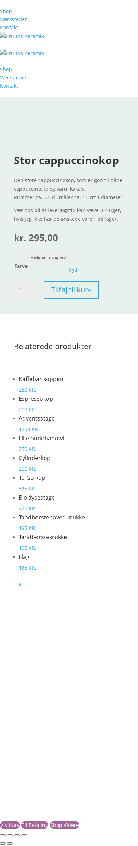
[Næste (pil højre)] (10, 843)
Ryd (73, 270)
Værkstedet (13, 19)
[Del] (17, 835)
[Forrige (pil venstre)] (3, 843)
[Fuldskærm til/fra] (10, 835)
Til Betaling (35, 825)
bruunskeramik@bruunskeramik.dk (49, 700)
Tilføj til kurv (71, 289)
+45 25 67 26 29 (25, 692)
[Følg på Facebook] (12, 734)
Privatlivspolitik (25, 758)
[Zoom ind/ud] (3, 835)
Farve (21, 266)
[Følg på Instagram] (27, 734)
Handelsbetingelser (30, 750)
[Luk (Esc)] (24, 835)
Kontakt (9, 27)
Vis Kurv (9, 825)
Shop (6, 11)
